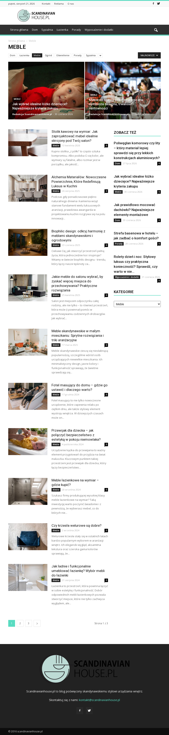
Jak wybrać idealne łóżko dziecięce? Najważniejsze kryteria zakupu (134, 181)
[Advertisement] (112, 15)
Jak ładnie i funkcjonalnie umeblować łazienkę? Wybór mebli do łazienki (78, 570)
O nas (71, 3)
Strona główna (19, 29)
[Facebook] (153, 3)
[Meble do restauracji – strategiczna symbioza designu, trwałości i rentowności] (123, 94)
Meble (37, 55)
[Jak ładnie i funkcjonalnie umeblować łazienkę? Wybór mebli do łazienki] (27, 577)
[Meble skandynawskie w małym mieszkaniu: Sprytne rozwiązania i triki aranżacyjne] (27, 342)
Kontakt (46, 3)
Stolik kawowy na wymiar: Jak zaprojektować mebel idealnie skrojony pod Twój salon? (75, 136)
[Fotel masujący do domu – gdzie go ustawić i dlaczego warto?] (27, 396)
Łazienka (62, 29)
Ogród (48, 55)
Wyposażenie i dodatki (99, 29)
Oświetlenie (62, 55)
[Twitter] (158, 3)
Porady (76, 29)
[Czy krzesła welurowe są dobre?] (27, 536)
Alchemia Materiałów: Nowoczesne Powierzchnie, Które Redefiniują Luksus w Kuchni (79, 181)
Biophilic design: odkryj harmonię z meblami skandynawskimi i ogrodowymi (78, 235)
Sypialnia (47, 29)
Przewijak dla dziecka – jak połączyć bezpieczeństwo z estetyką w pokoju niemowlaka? (76, 434)
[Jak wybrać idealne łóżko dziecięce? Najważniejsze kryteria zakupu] (46, 94)
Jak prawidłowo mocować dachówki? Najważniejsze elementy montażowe (134, 210)
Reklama (59, 3)
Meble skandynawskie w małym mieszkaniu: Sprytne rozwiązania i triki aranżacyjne (78, 335)
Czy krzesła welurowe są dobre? (76, 525)
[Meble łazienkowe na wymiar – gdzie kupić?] (27, 491)
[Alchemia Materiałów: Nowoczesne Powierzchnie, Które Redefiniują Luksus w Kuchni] (27, 188)
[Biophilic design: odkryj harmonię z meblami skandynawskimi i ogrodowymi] (27, 242)
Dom (35, 29)
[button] (156, 30)
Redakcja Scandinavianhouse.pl (32, 114)
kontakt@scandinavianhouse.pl (99, 700)
